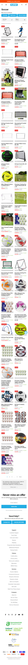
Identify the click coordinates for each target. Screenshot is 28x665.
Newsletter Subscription (14, 584)
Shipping (14, 542)
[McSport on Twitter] (9, 614)
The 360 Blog (14, 602)
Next (20, 476)
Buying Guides (14, 550)
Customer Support (14, 532)
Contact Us (6, 522)
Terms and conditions (14, 561)
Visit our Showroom (14, 604)
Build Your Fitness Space (14, 589)
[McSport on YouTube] (19, 614)
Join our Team (14, 597)
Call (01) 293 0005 (19, 522)
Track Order (14, 535)
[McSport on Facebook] (5, 614)
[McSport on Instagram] (12, 614)
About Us (14, 595)
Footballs (5, 15)
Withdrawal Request (14, 547)
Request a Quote (14, 579)
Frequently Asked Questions (14, 545)
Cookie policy (14, 556)
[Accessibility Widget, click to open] (25, 332)
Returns (14, 540)
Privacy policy (14, 558)
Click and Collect (14, 537)
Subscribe (14, 506)
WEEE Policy (14, 565)
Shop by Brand (14, 600)
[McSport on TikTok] (15, 614)
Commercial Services (14, 574)
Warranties (14, 563)
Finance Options (14, 571)
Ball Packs (13, 15)
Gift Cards (14, 586)
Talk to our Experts (14, 581)
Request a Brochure (14, 576)
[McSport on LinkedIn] (22, 614)
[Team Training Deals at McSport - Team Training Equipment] (7, 76)
